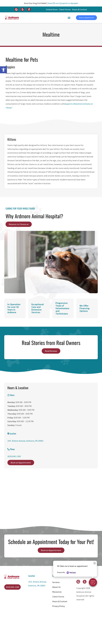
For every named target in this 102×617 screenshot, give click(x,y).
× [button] (94, 563)
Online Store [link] (52, 9)
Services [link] (56, 582)
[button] (93, 582)
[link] (3, 69)
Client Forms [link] (65, 9)
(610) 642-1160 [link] (14, 456)
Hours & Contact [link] (79, 9)
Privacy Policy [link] (58, 606)
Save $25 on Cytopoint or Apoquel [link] (63, 3)
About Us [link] (56, 587)
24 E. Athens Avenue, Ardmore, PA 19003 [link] (25, 440)
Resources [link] (57, 591)
